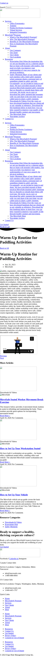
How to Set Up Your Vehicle (14, 494)
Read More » (5, 416)
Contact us (4, 3)
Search (2, 7)
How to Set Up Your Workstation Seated (20, 448)
